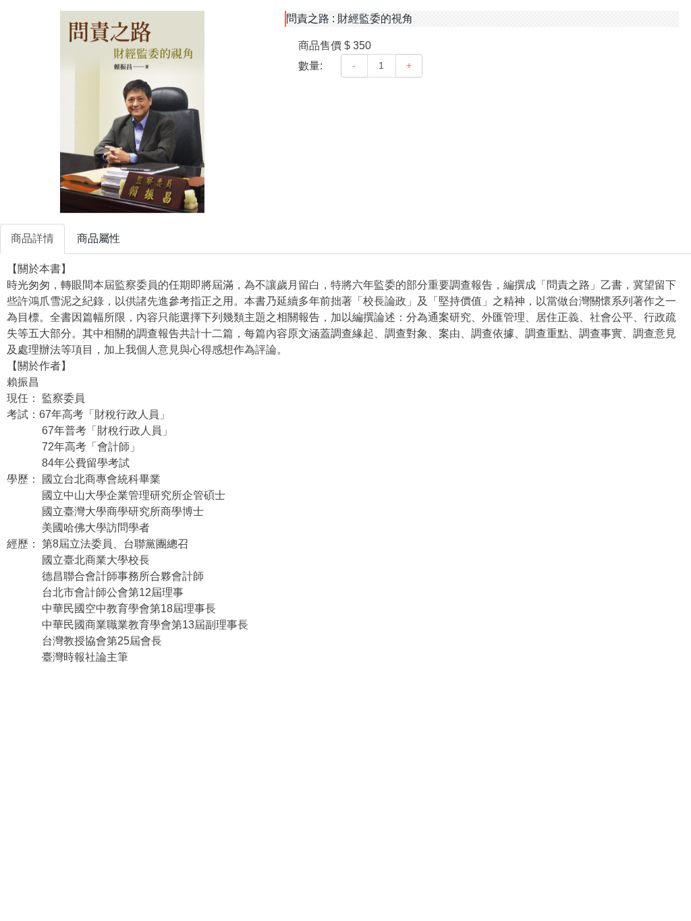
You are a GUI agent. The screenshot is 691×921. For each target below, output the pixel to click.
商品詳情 (32, 238)
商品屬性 (98, 238)
